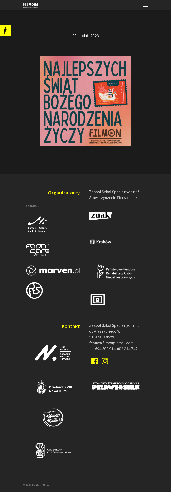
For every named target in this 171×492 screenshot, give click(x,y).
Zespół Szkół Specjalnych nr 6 (114, 192)
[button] (5, 30)
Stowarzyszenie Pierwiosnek (113, 197)
